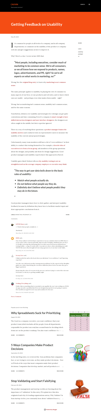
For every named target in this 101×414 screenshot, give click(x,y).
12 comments (20, 371)
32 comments (20, 335)
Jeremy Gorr (19, 255)
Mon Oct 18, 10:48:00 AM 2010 (25, 292)
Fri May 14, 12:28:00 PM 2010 (24, 278)
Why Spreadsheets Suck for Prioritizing (35, 313)
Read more (60, 335)
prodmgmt (80, 54)
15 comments (20, 403)
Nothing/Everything (22, 283)
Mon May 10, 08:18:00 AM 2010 (25, 233)
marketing (80, 51)
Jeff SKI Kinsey (20, 224)
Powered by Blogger (51, 409)
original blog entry (29, 82)
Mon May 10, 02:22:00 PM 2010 (25, 250)
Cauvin (14, 4)
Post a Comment (16, 296)
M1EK (17, 238)
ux (78, 56)
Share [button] (80, 43)
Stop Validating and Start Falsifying (33, 381)
